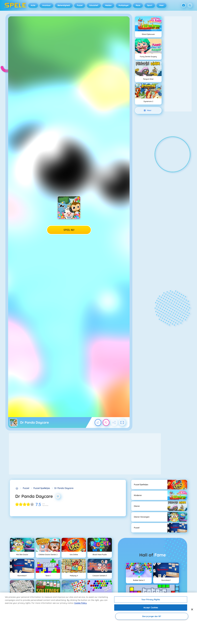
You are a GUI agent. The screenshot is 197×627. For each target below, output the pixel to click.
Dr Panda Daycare (63, 488)
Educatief (93, 5)
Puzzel (79, 5)
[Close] (192, 609)
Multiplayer (124, 5)
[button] (183, 5)
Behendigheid (64, 5)
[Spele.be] (16, 488)
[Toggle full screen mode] (122, 422)
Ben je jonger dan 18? (151, 616)
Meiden (108, 5)
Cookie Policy (80, 603)
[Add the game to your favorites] (58, 496)
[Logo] (15, 5)
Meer (161, 5)
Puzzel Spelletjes (41, 488)
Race (138, 5)
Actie (33, 5)
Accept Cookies (150, 607)
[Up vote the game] (98, 422)
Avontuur (46, 5)
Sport (149, 5)
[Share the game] (114, 422)
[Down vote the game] (106, 422)
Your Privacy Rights (150, 599)
